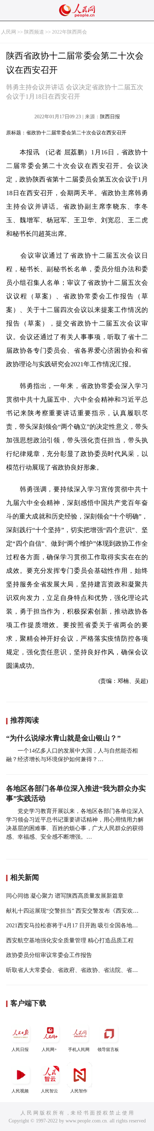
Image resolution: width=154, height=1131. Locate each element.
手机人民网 (79, 1049)
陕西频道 (34, 32)
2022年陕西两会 (69, 32)
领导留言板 (108, 1049)
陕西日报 (110, 116)
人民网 (8, 32)
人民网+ (49, 1049)
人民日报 (20, 1049)
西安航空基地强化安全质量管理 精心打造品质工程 (70, 940)
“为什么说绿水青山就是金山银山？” (63, 738)
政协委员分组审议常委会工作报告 (49, 955)
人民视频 (20, 1090)
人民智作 (78, 1090)
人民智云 (49, 1090)
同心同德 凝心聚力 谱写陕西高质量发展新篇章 (65, 896)
